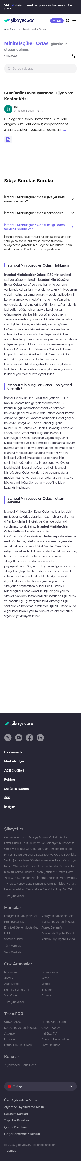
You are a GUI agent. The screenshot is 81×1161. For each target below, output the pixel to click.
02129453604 (51, 1027)
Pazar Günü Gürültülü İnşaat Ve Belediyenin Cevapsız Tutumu (40, 843)
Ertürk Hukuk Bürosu (18, 1045)
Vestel (45, 978)
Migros (45, 983)
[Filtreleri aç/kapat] (73, 56)
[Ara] (67, 20)
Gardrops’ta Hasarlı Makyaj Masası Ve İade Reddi (35, 837)
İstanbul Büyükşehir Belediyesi (59, 921)
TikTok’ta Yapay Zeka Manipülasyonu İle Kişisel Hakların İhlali (40, 883)
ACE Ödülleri (14, 770)
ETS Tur (46, 989)
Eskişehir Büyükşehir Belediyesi (22, 916)
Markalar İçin (14, 761)
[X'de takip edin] (8, 737)
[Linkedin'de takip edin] (40, 737)
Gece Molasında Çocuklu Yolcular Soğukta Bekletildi (38, 848)
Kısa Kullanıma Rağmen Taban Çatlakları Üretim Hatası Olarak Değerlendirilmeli (40, 872)
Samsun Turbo (50, 1045)
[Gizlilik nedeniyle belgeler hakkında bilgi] (8, 139)
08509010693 (14, 1022)
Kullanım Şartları (16, 1113)
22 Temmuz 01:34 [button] (24, 111)
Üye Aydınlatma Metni (20, 1100)
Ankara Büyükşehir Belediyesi (59, 939)
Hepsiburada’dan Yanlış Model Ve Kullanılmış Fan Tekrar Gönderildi (40, 889)
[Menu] (74, 20)
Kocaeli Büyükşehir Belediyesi (22, 1027)
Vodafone (10, 995)
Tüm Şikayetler (14, 896)
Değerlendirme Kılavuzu (22, 1134)
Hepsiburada (49, 972)
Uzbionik (10, 1039)
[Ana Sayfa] (19, 20)
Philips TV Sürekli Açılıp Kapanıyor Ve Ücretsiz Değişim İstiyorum (40, 854)
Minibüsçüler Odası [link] (27, 43)
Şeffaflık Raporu (16, 788)
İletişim (9, 807)
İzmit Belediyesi (14, 921)
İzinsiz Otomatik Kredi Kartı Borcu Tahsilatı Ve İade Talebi (40, 866)
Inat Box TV (49, 1033)
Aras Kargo (11, 983)
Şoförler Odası (13, 939)
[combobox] (40, 68)
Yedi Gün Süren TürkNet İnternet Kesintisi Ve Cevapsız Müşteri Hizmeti (40, 877)
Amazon (46, 995)
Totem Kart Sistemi (53, 1022)
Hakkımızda (13, 752)
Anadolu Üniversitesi (55, 1039)
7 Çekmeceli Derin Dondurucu (22, 1065)
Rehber (9, 779)
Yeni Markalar (13, 952)
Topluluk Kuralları (16, 1120)
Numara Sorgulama (16, 989)
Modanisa (10, 972)
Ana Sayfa (9, 29)
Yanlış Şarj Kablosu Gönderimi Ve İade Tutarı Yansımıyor (40, 860)
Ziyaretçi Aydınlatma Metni (24, 1107)
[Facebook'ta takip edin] (29, 737)
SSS (7, 798)
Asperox (9, 1033)
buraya (46, 241)
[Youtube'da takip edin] (18, 737)
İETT (7, 933)
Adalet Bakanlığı (51, 927)
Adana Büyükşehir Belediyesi (59, 933)
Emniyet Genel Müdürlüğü (21, 927)
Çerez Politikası (15, 1127)
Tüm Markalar (13, 945)
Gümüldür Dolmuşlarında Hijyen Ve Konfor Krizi (39, 95)
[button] (8, 738)
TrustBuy (10, 1150)
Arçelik (8, 978)
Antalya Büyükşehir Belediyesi (59, 916)
